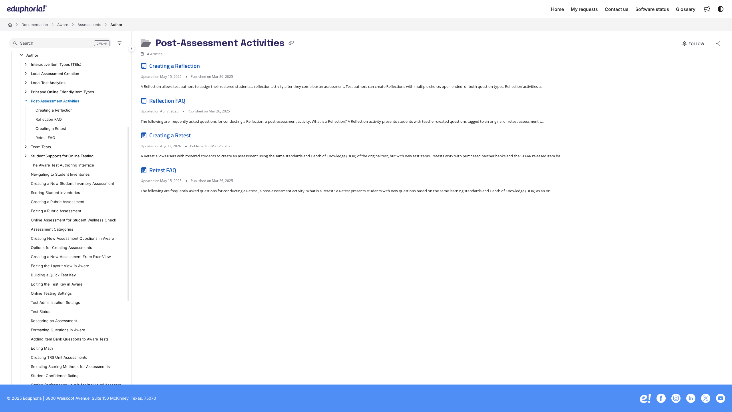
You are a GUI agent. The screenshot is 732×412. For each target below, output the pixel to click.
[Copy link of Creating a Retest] (201, 136)
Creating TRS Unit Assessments (59, 357)
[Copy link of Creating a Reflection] (210, 67)
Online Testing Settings (51, 293)
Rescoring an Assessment (54, 320)
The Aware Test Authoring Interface (62, 165)
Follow (696, 43)
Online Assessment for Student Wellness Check (73, 220)
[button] (60, 43)
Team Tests (41, 146)
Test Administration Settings (55, 302)
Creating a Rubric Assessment (57, 201)
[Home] (27, 9)
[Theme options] (720, 9)
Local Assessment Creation (55, 73)
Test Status (40, 311)
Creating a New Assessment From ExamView (71, 256)
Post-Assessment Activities (55, 101)
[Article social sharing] (718, 43)
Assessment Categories (52, 229)
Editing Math (42, 348)
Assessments (89, 24)
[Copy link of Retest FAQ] (186, 171)
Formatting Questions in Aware (58, 330)
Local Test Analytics (48, 82)
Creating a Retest (50, 128)
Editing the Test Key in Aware (57, 284)
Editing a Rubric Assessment (56, 211)
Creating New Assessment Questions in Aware (72, 238)
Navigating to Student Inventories (60, 174)
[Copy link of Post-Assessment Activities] (291, 43)
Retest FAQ (45, 137)
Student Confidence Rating (55, 375)
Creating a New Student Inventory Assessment (72, 183)
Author (116, 24)
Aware (62, 24)
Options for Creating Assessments (61, 247)
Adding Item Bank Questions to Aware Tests (70, 339)
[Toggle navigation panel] (131, 48)
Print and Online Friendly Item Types (62, 92)
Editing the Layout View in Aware (60, 266)
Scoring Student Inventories (55, 192)
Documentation (34, 24)
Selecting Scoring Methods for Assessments (70, 366)
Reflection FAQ (48, 119)
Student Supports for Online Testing (62, 156)
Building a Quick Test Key (53, 275)
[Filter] (119, 43)
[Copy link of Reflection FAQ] (195, 101)
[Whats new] (706, 9)
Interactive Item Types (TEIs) (56, 64)
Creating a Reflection (54, 110)
